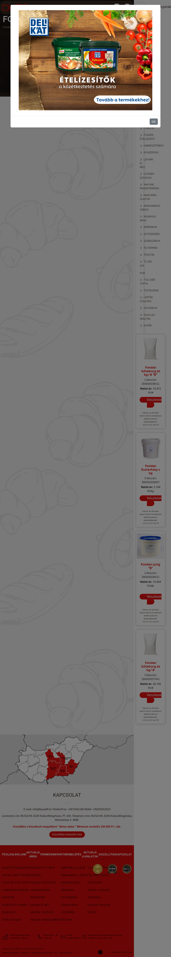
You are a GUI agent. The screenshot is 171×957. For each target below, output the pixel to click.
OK (154, 121)
